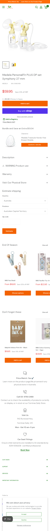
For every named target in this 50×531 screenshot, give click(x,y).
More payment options (25, 117)
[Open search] (36, 7)
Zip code (5, 217)
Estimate (9, 231)
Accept (23, 514)
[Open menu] (3, 7)
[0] (45, 7)
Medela (5, 83)
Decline (23, 520)
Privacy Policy (36, 508)
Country (5, 196)
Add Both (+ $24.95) (34, 145)
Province (5, 206)
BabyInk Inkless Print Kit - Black (16, 348)
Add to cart (25, 103)
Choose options (18, 293)
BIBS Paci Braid (10, 280)
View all (45, 245)
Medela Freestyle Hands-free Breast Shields (33, 138)
